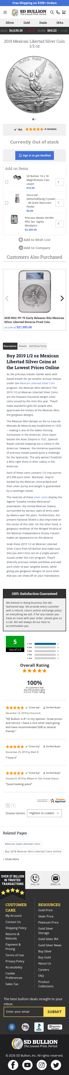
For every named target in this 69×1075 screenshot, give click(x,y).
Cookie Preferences (14, 975)
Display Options (15, 813)
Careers (43, 969)
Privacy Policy (15, 961)
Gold (27, 22)
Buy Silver (45, 951)
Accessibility (14, 967)
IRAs (59, 22)
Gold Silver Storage (45, 931)
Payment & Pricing (13, 947)
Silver (10, 22)
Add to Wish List (37, 240)
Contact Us (13, 922)
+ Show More (11, 859)
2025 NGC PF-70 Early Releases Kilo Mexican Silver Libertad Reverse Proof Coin (34, 320)
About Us (44, 963)
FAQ (41, 975)
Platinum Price (48, 922)
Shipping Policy (16, 928)
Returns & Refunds (13, 936)
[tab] (33, 119)
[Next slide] (62, 298)
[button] (34, 84)
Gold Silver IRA (48, 939)
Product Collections (46, 984)
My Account (14, 915)
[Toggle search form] (52, 12)
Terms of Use (15, 955)
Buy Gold (44, 957)
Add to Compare (37, 248)
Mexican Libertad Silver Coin (37, 383)
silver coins (41, 497)
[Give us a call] (58, 12)
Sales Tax (12, 984)
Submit (54, 1011)
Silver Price (46, 916)
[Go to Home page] (29, 12)
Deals (43, 22)
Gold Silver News (49, 945)
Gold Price (45, 910)
